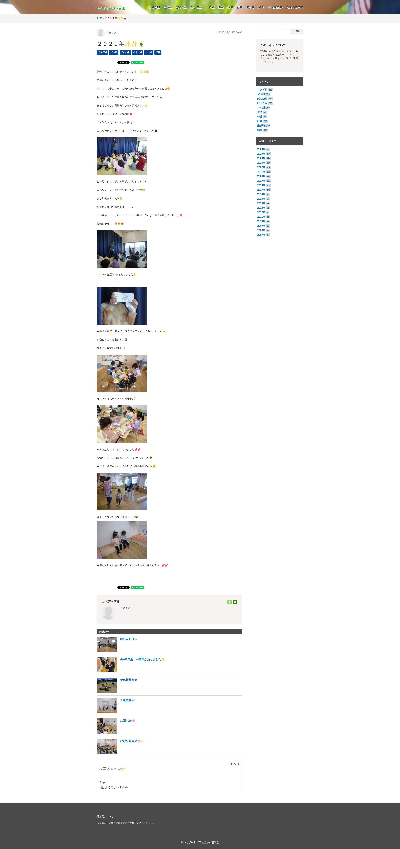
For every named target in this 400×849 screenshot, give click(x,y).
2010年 (261, 221)
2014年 (261, 203)
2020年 (261, 176)
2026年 (261, 149)
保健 (230, 7)
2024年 (261, 158)
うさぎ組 (154, 7)
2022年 (261, 167)
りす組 (210, 7)
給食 (261, 7)
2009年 (261, 225)
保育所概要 (275, 7)
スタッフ (111, 32)
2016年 (261, 194)
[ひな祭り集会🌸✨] (120, 753)
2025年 (261, 153)
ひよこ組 (196, 7)
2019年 (261, 180)
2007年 (261, 234)
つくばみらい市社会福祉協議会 (113, 822)
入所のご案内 (294, 7)
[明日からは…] (117, 651)
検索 (297, 31)
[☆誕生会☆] (115, 712)
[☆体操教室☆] (117, 692)
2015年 (261, 198)
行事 (239, 7)
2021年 (261, 171)
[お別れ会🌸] (116, 732)
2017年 (261, 189)
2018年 (261, 185)
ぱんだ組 (181, 7)
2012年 (261, 212)
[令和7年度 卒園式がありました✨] (131, 671)
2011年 (261, 216)
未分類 (250, 7)
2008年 (261, 230)
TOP (99, 18)
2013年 (261, 207)
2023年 (261, 162)
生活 (221, 7)
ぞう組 (168, 7)
